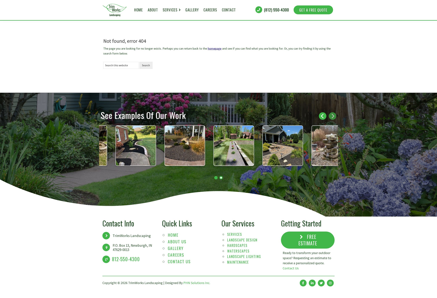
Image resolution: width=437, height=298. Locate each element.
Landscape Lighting (244, 256)
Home (173, 235)
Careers (176, 255)
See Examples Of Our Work (143, 115)
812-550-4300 (126, 259)
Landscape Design (242, 239)
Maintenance (238, 262)
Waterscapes (238, 251)
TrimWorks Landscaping (114, 10)
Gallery (176, 248)
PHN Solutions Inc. (196, 283)
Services (234, 234)
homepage (214, 48)
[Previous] (322, 116)
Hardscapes (237, 245)
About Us (177, 241)
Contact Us (179, 261)
